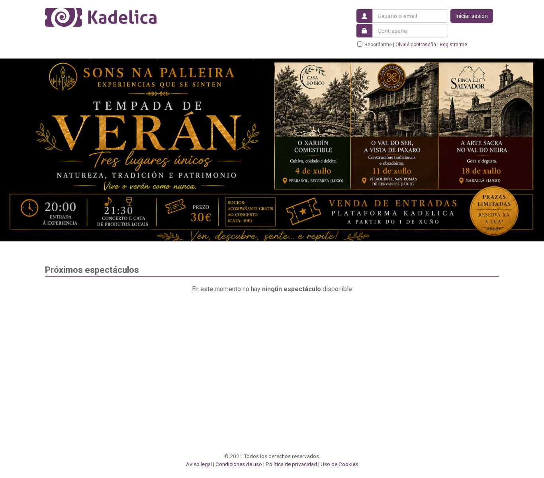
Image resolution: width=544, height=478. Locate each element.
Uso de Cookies (339, 464)
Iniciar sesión (472, 16)
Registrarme (453, 44)
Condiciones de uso (238, 464)
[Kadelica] (101, 17)
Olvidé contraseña (415, 44)
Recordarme (378, 44)
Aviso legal (199, 464)
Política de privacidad (291, 464)
